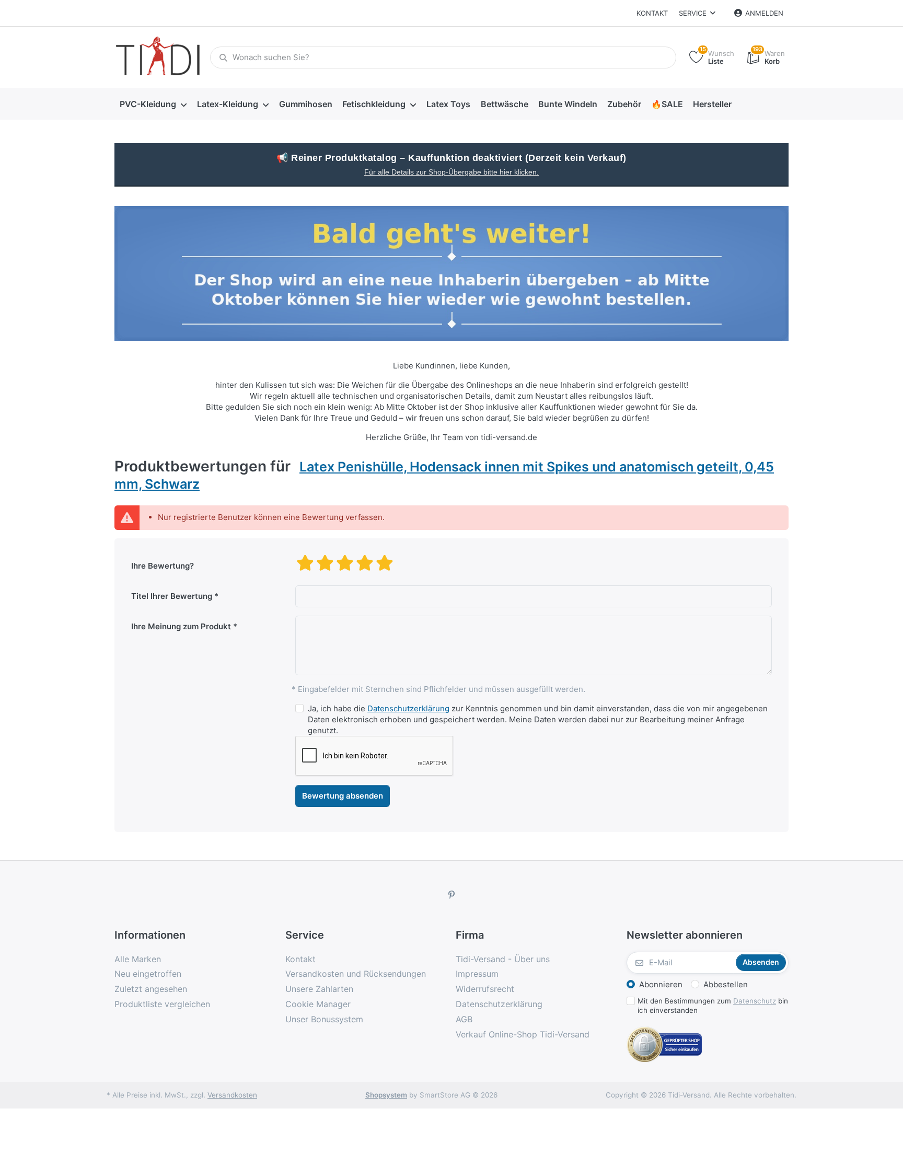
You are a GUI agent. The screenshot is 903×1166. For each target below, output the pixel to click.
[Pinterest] (451, 894)
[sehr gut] (385, 563)
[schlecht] (305, 563)
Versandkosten (232, 1095)
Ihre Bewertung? (162, 566)
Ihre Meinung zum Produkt (181, 626)
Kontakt (652, 13)
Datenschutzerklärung (408, 708)
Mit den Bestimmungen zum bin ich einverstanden (713, 1006)
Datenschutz (754, 1001)
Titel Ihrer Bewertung (171, 596)
